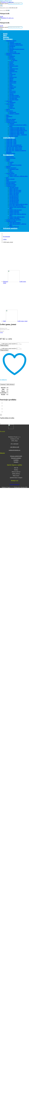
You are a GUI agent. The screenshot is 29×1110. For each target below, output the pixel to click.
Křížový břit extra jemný (15, 190)
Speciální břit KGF (14, 197)
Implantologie (12, 112)
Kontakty (16, 462)
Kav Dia (11, 47)
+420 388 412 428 (14, 447)
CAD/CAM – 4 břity (11, 143)
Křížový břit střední (14, 193)
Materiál (11, 78)
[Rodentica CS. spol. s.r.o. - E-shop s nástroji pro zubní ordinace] (7, 2)
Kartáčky (11, 162)
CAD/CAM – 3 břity (11, 142)
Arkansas (11, 105)
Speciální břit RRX (14, 203)
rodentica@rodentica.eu (14, 450)
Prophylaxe (12, 108)
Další (15, 321)
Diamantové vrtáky (14, 169)
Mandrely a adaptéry (14, 113)
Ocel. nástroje (9, 111)
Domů (5, 34)
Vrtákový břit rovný (14, 226)
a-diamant (11, 42)
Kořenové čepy (13, 77)
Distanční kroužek (10, 153)
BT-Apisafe (12, 59)
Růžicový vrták (13, 174)
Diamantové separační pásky (13, 53)
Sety (7, 118)
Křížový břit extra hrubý (15, 191)
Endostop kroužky (13, 66)
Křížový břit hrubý (13, 188)
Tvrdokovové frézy (11, 186)
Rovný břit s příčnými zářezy (16, 205)
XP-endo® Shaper (13, 99)
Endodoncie (9, 54)
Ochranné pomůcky (10, 228)
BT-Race (11, 61)
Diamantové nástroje (11, 40)
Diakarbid (11, 123)
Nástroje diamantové (11, 167)
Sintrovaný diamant (11, 119)
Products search (4, 3)
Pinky (10, 84)
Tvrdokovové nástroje (11, 122)
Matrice (11, 80)
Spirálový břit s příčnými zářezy (17, 217)
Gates (10, 67)
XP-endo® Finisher (14, 95)
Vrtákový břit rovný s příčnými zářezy (18, 176)
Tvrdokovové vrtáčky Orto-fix (16, 133)
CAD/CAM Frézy (9, 138)
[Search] (1, 5)
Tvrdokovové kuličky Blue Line (17, 129)
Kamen (11, 106)
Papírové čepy (12, 82)
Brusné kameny (10, 156)
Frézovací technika (10, 158)
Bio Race (11, 57)
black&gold (12, 46)
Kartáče (8, 159)
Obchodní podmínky (16, 458)
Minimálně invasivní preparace (16, 49)
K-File (10, 75)
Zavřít (1, 16)
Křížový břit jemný (14, 194)
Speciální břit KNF (14, 198)
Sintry (7, 180)
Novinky (6, 37)
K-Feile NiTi (12, 74)
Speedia (11, 50)
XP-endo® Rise (13, 98)
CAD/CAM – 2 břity (11, 140)
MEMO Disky (12, 81)
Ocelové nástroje (10, 173)
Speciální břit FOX (14, 196)
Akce (5, 35)
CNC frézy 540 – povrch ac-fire (14, 149)
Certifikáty (16, 460)
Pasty (7, 177)
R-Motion (11, 88)
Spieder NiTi (12, 92)
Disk (10, 170)
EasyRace (14, 60)
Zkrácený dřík (12, 52)
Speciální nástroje (10, 183)
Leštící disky (9, 101)
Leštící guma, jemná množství (9, 343)
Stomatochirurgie (10, 120)
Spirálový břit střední (14, 218)
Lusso (10, 163)
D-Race (11, 63)
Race (10, 89)
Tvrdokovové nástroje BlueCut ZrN (18, 130)
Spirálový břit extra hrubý (15, 210)
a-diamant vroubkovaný (15, 43)
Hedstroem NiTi (13, 71)
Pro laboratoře (8, 155)
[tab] (3, 384)
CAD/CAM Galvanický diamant (14, 146)
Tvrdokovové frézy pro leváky (13, 219)
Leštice (8, 160)
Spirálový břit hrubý (14, 211)
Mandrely (8, 166)
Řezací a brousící (10, 179)
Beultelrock (12, 56)
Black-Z (11, 172)
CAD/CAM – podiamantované (13, 145)
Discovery (11, 64)
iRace (10, 73)
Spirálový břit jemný (14, 212)
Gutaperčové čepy (13, 68)
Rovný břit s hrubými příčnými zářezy (18, 204)
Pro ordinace (8, 39)
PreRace (11, 85)
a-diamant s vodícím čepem (16, 45)
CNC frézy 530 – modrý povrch (14, 147)
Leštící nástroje (10, 103)
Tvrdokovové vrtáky (11, 221)
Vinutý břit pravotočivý (15, 222)
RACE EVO (12, 91)
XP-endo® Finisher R (14, 96)
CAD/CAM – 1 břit (11, 139)
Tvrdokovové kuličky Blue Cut (17, 127)
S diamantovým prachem (15, 165)
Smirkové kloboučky (11, 181)
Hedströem (12, 70)
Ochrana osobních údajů (16, 456)
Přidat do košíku (4, 345)
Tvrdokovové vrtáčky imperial (16, 132)
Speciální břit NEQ (14, 201)
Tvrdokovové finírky (11, 184)
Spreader (11, 94)
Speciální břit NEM (14, 200)
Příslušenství (12, 102)
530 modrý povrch (13, 187)
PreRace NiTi (12, 87)
